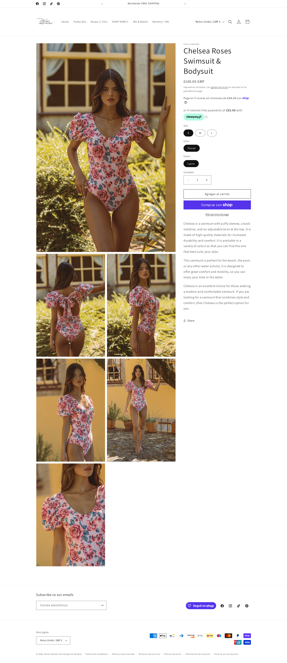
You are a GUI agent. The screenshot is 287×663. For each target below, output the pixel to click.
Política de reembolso (97, 654)
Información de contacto (197, 654)
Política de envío (172, 654)
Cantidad (189, 172)
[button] (230, 22)
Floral (192, 148)
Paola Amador (51, 654)
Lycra (191, 163)
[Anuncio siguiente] (185, 3)
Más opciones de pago (217, 214)
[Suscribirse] (102, 605)
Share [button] (191, 320)
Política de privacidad (123, 654)
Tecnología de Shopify (70, 654)
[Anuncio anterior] (102, 3)
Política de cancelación (226, 654)
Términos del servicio (149, 654)
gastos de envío (219, 87)
